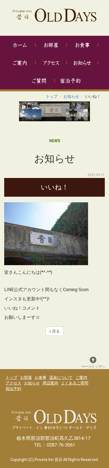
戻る (54, 331)
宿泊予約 (13, 388)
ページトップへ (93, 367)
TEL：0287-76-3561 (54, 445)
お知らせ (71, 96)
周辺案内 (50, 383)
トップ (52, 96)
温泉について (61, 377)
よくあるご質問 (74, 383)
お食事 (40, 377)
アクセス (13, 383)
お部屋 (26, 377)
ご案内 (81, 377)
